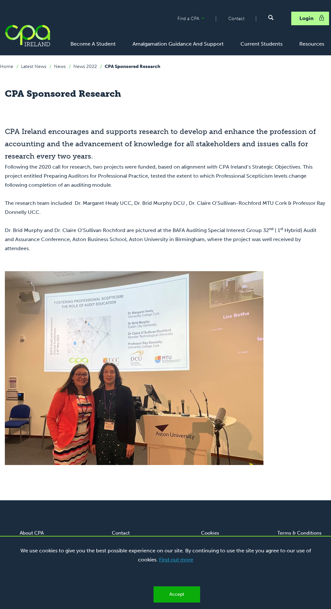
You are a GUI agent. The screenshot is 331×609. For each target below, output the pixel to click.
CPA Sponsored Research (132, 66)
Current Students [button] (261, 44)
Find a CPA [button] (196, 19)
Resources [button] (311, 44)
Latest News (33, 66)
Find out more (176, 560)
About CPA (32, 533)
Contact (236, 18)
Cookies (210, 533)
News (60, 66)
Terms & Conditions (299, 533)
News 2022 (85, 66)
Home (6, 66)
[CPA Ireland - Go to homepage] (27, 35)
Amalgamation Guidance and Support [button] (178, 44)
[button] (270, 17)
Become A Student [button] (93, 44)
